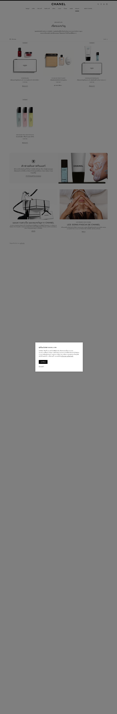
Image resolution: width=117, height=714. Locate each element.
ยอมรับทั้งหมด (43, 361)
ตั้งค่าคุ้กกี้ (41, 366)
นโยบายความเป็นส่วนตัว (67, 356)
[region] (59, 357)
